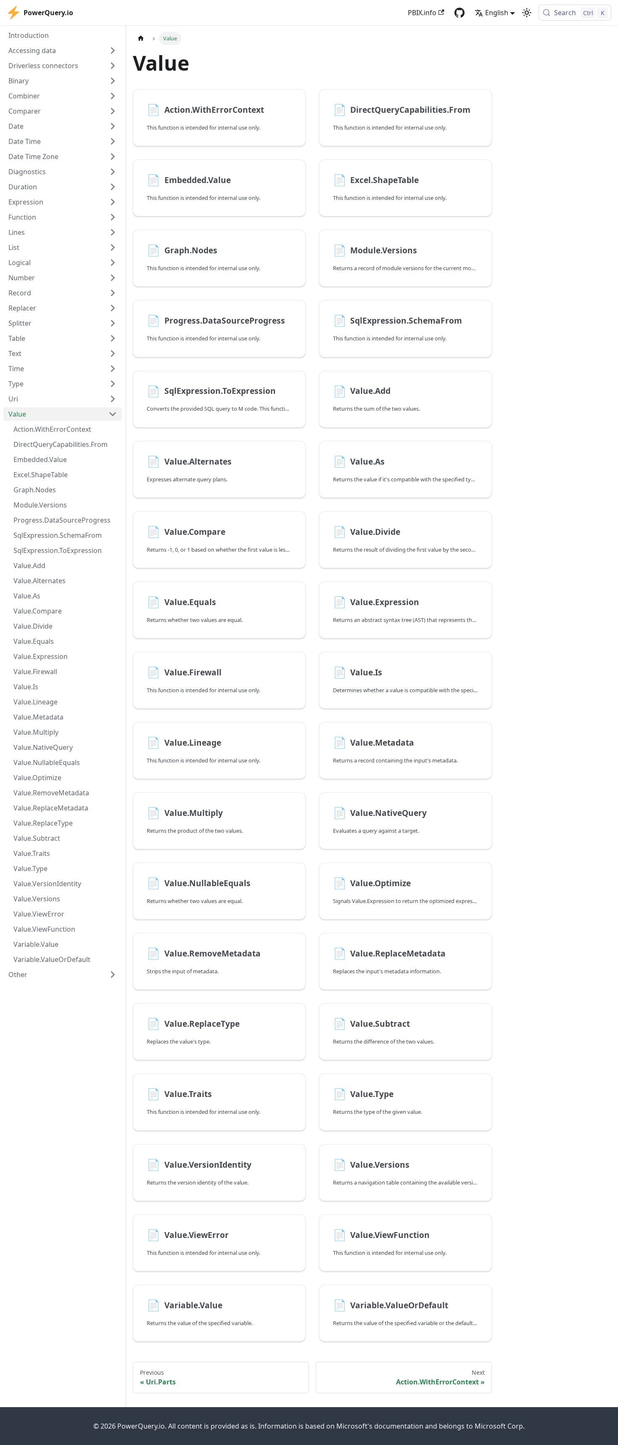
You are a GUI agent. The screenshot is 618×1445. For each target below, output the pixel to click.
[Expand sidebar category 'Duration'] (112, 187)
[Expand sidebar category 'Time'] (112, 368)
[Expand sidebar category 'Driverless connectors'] (112, 65)
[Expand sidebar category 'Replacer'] (112, 308)
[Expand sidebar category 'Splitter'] (112, 323)
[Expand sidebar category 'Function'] (112, 217)
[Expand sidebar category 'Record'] (112, 293)
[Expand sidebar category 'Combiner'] (112, 96)
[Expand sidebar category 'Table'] (112, 338)
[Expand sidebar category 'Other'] (112, 974)
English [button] (496, 12)
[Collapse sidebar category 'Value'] (112, 414)
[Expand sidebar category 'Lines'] (112, 232)
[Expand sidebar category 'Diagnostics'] (112, 171)
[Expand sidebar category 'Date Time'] (112, 141)
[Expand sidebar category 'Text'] (112, 353)
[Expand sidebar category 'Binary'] (112, 81)
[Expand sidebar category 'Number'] (112, 277)
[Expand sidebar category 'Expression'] (112, 202)
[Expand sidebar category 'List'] (112, 247)
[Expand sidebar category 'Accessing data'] (112, 50)
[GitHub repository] (459, 12)
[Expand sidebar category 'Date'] (112, 126)
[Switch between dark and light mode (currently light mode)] (526, 12)
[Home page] (141, 38)
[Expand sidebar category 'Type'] (112, 383)
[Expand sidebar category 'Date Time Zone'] (112, 156)
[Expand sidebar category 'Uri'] (112, 399)
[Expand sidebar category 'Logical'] (112, 262)
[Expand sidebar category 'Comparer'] (112, 111)
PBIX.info (422, 12)
